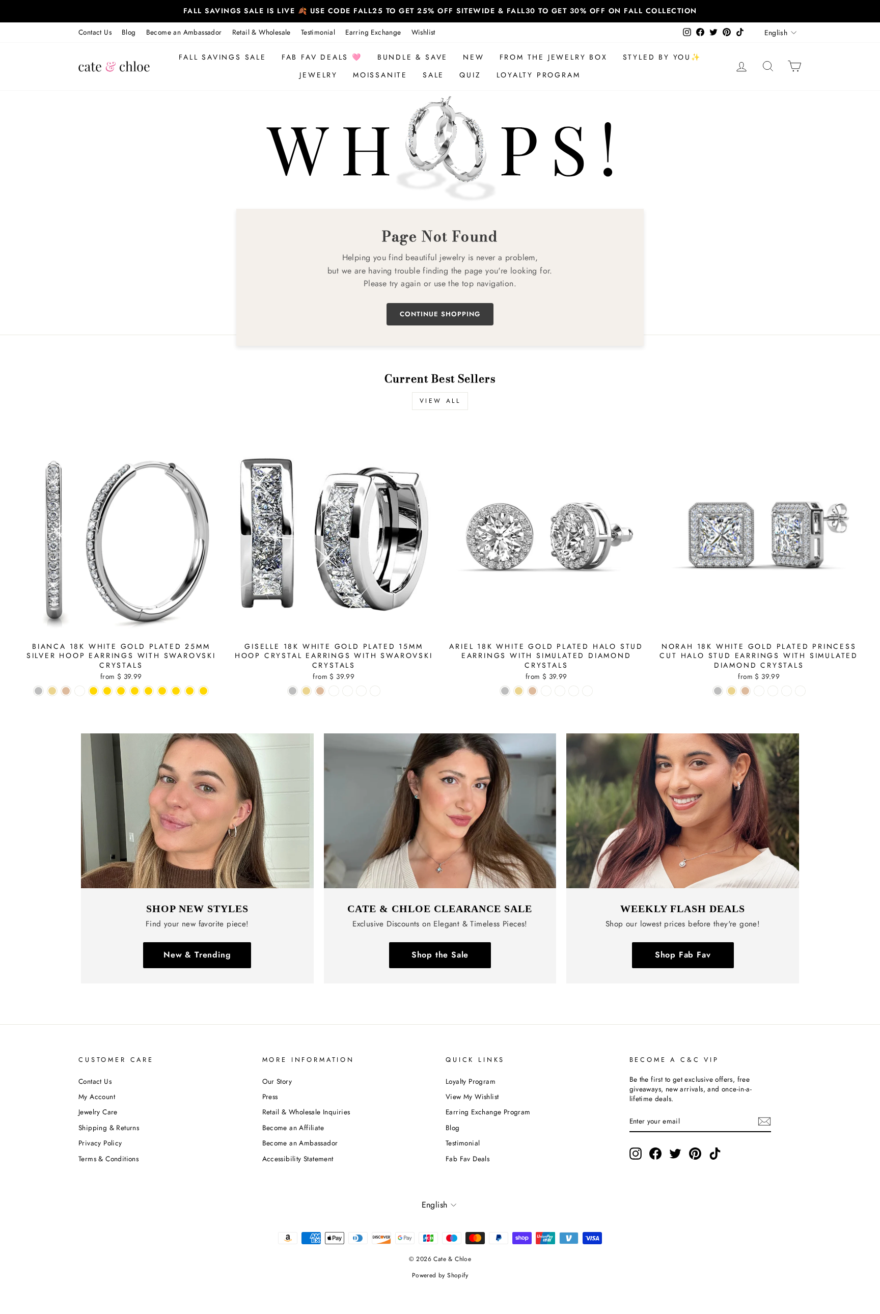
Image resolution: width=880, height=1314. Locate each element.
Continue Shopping (440, 314)
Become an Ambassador (184, 32)
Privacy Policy (100, 1143)
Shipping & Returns (108, 1128)
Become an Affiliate (293, 1128)
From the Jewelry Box (554, 57)
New (473, 57)
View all (440, 400)
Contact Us (95, 32)
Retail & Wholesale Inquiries (306, 1112)
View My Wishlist (472, 1096)
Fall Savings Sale (222, 57)
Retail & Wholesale (261, 32)
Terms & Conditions (108, 1159)
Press (270, 1096)
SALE (433, 75)
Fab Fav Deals (467, 1159)
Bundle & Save (412, 57)
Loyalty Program (539, 75)
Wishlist (423, 32)
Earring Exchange (373, 32)
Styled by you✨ (662, 57)
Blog (129, 32)
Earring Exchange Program (488, 1112)
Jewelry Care (98, 1112)
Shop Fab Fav (683, 955)
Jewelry (318, 75)
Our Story (277, 1081)
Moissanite (380, 75)
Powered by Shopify (440, 1275)
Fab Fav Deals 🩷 (322, 57)
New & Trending (197, 955)
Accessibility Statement (298, 1159)
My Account (96, 1096)
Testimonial (318, 32)
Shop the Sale (440, 955)
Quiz (470, 75)
